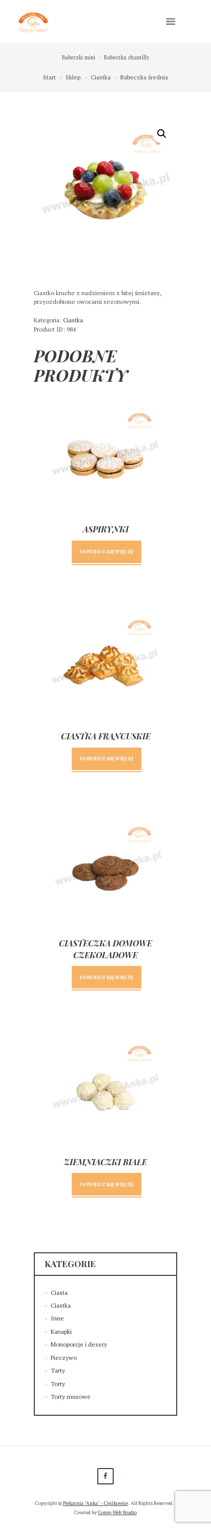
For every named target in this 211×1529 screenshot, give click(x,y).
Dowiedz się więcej (106, 551)
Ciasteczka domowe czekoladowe (105, 949)
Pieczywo (64, 1357)
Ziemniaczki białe (105, 1161)
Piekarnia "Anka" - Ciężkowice (95, 1503)
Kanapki (61, 1331)
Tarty (58, 1370)
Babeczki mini (78, 57)
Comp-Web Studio (117, 1512)
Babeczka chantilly (126, 57)
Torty (58, 1384)
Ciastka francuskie (106, 736)
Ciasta (59, 1292)
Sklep (73, 77)
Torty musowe (71, 1396)
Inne (57, 1318)
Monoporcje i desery (79, 1344)
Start (49, 77)
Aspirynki (106, 529)
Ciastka (101, 77)
